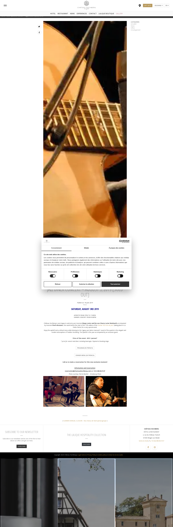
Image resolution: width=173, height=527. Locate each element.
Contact (93, 13)
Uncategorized (135, 30)
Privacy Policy (91, 455)
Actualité (133, 24)
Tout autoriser (115, 284)
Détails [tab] (86, 248)
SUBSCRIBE (21, 446)
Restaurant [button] (63, 13)
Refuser (57, 284)
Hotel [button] (53, 13)
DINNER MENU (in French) (85, 355)
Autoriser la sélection (86, 284)
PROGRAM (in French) (85, 348)
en (166, 5)
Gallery (119, 13)
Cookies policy (101, 455)
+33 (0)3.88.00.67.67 (157, 441)
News (72, 13)
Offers (133, 28)
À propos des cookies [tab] (116, 248)
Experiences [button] (82, 13)
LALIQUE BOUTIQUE (106, 13)
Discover (86, 444)
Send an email (143, 441)
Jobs (121, 455)
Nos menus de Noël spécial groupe (95, 421)
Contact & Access (113, 455)
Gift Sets (147, 5)
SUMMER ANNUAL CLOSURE (72, 421)
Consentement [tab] (56, 248)
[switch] (75, 275)
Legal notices (81, 455)
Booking (158, 5)
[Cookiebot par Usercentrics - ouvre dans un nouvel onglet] (120, 241)
